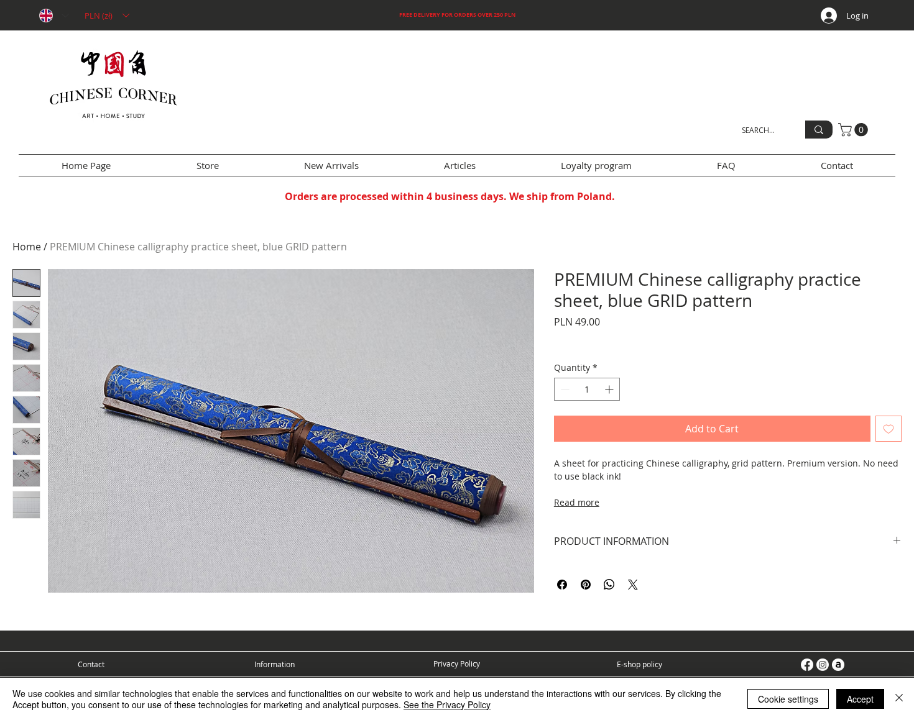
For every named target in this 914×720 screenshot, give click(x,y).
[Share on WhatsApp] (609, 584)
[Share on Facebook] (562, 584)
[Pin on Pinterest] (585, 584)
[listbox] (106, 15)
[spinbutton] (586, 389)
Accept (860, 699)
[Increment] (610, 389)
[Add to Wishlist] (888, 429)
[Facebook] (807, 664)
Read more (576, 502)
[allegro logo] (838, 664)
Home (26, 246)
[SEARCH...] (819, 130)
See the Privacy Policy (447, 704)
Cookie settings (788, 699)
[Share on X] (632, 584)
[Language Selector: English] (53, 15)
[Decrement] (563, 389)
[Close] (899, 699)
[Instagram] (822, 664)
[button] (106, 15)
